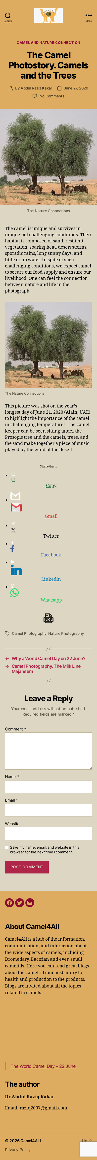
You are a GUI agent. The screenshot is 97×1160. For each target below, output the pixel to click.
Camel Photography (29, 633)
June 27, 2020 (76, 88)
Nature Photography (66, 633)
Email (11, 800)
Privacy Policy (18, 1149)
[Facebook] (9, 902)
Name (12, 777)
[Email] (29, 902)
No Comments (52, 96)
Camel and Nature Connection (48, 42)
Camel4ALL (31, 1140)
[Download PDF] (48, 618)
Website (12, 824)
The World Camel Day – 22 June (43, 1066)
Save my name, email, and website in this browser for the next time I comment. (44, 849)
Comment (15, 729)
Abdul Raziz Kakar (36, 88)
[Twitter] (19, 902)
